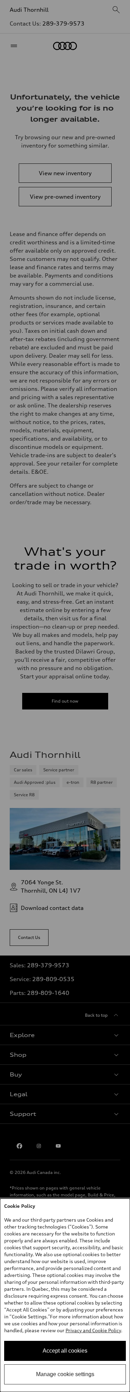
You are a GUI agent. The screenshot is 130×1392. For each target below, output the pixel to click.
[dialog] (65, 1295)
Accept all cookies (65, 1351)
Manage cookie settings (65, 1374)
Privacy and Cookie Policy (93, 1330)
